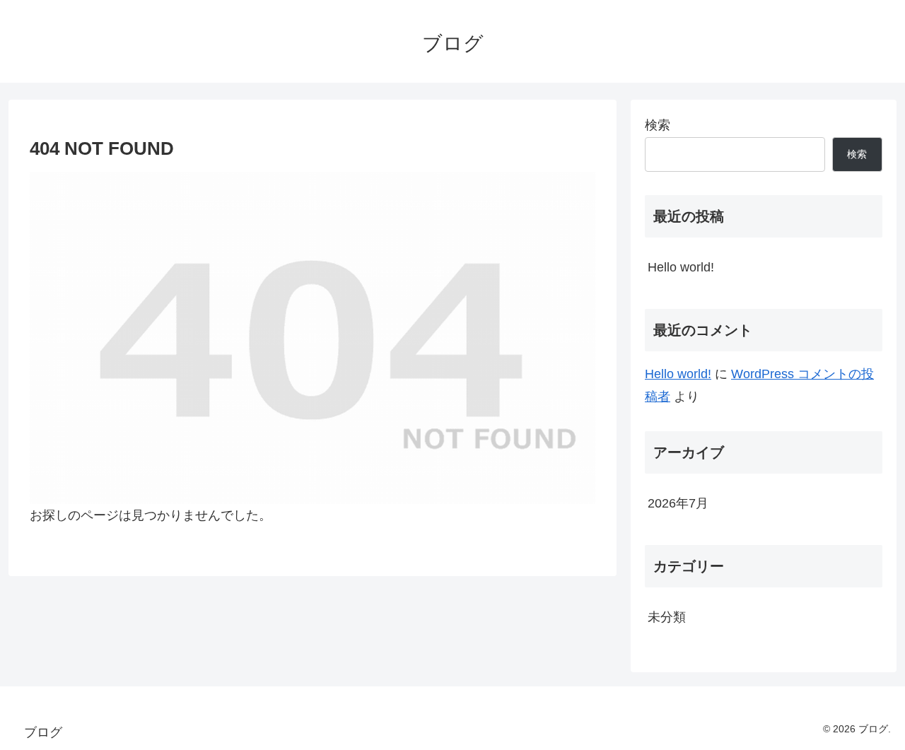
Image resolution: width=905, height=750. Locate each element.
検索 (657, 125)
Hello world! (681, 267)
